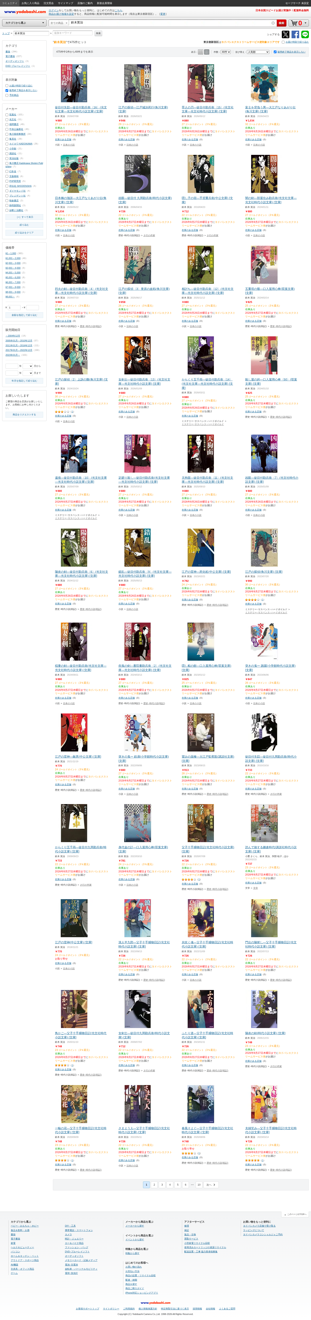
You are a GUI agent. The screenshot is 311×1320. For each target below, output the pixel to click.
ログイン (54, 10)
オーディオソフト (15, 61)
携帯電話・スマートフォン (79, 1230)
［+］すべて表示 (24, 217)
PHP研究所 (15, 181)
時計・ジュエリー (74, 1238)
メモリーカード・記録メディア (81, 1260)
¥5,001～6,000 (13, 277)
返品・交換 (190, 1234)
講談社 (12, 153)
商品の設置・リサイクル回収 (140, 1275)
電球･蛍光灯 (71, 1273)
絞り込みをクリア (24, 232)
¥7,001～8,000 (13, 287)
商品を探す (131, 1284)
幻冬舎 (12, 171)
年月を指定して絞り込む (24, 380)
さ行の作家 (149, 235)
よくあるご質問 (227, 1308)
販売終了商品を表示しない (291, 51)
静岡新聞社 (15, 205)
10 (199, 1184)
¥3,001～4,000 (13, 268)
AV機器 (14, 1264)
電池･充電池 (71, 1264)
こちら (118, 10)
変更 (162, 13)
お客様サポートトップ (87, 1308)
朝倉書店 (14, 200)
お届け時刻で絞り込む (297, 42)
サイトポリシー (111, 1308)
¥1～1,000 (11, 253)
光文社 (12, 119)
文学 (255, 888)
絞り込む (24, 225)
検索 (98, 33)
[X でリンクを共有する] (285, 37)
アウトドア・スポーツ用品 (25, 1260)
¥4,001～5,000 (13, 272)
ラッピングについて (253, 1230)
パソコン (15, 1251)
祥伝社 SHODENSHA (20, 186)
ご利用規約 (129, 1308)
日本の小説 (69, 144)
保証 (186, 1230)
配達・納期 (131, 1280)
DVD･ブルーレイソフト (18, 66)
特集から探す (132, 1253)
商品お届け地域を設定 (61, 13)
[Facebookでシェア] (295, 37)
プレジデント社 (17, 195)
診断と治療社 (16, 210)
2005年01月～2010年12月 (19, 340)
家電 (13, 1243)
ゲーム (14, 1273)
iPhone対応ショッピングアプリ (141, 1292)
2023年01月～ (13, 355)
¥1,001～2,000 (13, 258)
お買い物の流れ (133, 1266)
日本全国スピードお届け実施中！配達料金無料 (282, 10)
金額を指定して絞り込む (24, 315)
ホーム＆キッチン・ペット (25, 1256)
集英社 (12, 139)
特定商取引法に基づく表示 (175, 1308)
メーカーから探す (134, 1226)
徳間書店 (14, 124)
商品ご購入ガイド (134, 1288)
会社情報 (210, 1308)
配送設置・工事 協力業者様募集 (200, 1251)
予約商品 (14, 95)
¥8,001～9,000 (13, 292)
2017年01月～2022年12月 (19, 350)
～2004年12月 (13, 335)
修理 (186, 1226)
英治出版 (14, 158)
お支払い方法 (132, 1271)
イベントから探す (134, 1239)
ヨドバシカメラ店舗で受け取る (259, 1226)
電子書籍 (10, 56)
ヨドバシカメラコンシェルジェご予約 (263, 1234)
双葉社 (12, 114)
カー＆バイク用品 (74, 1243)
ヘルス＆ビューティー (22, 1247)
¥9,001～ (10, 296)
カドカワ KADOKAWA (20, 143)
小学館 (12, 148)
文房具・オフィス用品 (22, 1269)
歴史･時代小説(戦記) (91, 326)
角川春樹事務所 (17, 134)
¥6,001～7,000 (13, 282)
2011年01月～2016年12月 (19, 345)
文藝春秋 (14, 176)
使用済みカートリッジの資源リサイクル (205, 1247)
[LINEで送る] (305, 37)
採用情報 (197, 1308)
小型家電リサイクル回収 (197, 1243)
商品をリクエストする (24, 414)
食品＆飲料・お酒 (20, 1230)
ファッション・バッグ (76, 1247)
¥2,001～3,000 (13, 263)
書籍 (8, 51)
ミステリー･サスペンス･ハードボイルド (203, 424)
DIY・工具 (70, 1226)
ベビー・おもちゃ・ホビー (25, 1226)
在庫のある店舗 (63, 139)
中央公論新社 (16, 129)
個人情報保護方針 (148, 1308)
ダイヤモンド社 (17, 191)
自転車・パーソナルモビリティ (81, 1269)
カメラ (68, 1234)
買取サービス (191, 1238)
